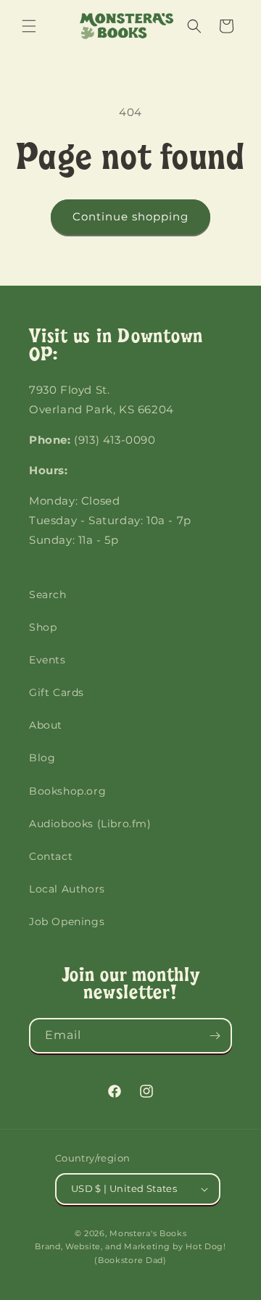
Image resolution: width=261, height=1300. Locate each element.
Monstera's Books (147, 1233)
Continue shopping (130, 216)
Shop (43, 627)
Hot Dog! (206, 1246)
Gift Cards (56, 692)
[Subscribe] (215, 1035)
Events (47, 659)
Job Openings (66, 921)
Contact (50, 856)
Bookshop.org (67, 791)
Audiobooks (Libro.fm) (90, 823)
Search (48, 594)
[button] (29, 26)
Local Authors (67, 888)
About (45, 725)
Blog (42, 757)
